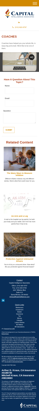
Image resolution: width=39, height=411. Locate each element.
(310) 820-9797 (21, 27)
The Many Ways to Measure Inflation (19, 174)
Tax (19, 316)
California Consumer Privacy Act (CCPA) (23, 358)
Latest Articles (19, 322)
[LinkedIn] (19, 22)
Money (19, 318)
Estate (19, 312)
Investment (19, 310)
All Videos (19, 324)
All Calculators (19, 327)
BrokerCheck (5, 334)
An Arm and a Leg (19, 216)
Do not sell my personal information (14, 361)
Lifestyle (19, 320)
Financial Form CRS (9, 328)
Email (7, 98)
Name (7, 86)
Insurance (19, 314)
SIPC (29, 386)
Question (7, 111)
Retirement (19, 307)
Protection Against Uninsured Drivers (19, 260)
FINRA (26, 386)
